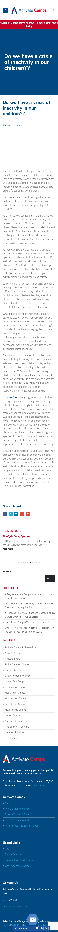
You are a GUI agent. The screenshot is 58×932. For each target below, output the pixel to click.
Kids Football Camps (15, 698)
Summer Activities (14, 732)
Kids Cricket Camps (15, 692)
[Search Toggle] (54, 10)
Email (28, 514)
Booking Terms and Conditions (20, 860)
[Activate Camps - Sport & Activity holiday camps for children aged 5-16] (29, 10)
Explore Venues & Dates (17, 814)
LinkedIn (16, 514)
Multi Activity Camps (15, 709)
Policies (6, 925)
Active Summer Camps (17, 664)
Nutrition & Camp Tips (16, 721)
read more (8, 548)
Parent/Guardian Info (15, 854)
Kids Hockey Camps (15, 704)
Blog (7, 848)
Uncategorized (12, 118)
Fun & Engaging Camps (17, 808)
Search (7, 571)
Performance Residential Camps (21, 825)
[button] (19, 562)
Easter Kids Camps (15, 681)
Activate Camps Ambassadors (20, 647)
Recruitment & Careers (17, 726)
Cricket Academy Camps (17, 675)
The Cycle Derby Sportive (16, 536)
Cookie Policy (17, 925)
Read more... (39, 785)
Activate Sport (10, 397)
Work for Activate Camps (18, 865)
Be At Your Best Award (17, 820)
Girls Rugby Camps (15, 687)
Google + (22, 514)
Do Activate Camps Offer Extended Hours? (27, 622)
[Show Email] (37, 928)
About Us (9, 803)
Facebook (5, 514)
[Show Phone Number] (42, 928)
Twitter (11, 514)
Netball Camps (12, 715)
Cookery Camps (13, 670)
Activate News (12, 653)
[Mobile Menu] (5, 10)
